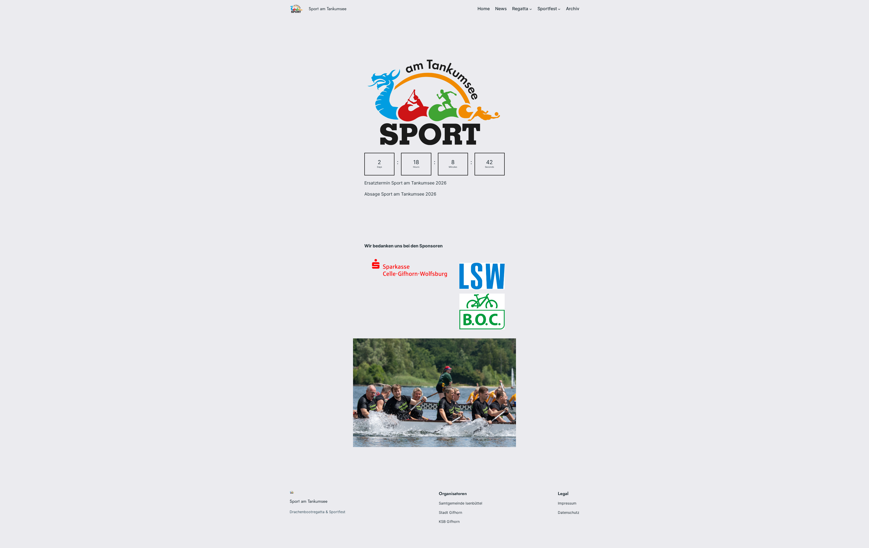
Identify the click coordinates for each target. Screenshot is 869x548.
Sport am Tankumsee (327, 8)
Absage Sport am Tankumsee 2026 (400, 194)
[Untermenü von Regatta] (530, 8)
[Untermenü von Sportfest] (559, 8)
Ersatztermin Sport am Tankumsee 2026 (405, 183)
